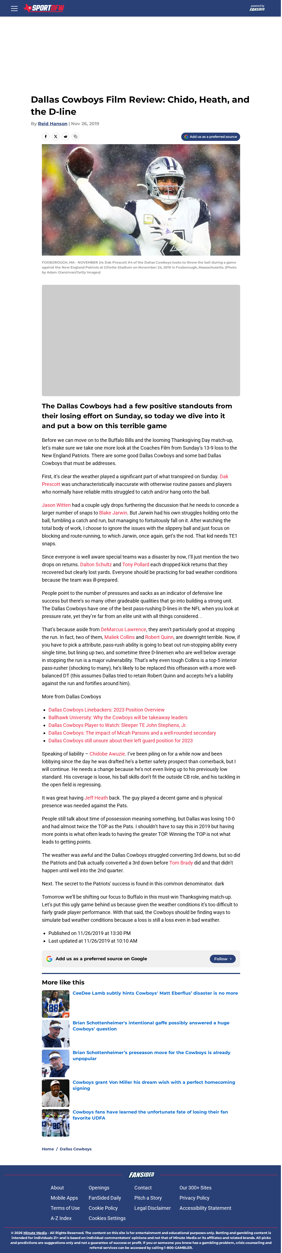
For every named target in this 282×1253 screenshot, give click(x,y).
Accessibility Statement (205, 1208)
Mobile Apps (64, 1198)
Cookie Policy (103, 1208)
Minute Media (35, 1233)
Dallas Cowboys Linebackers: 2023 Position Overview (106, 710)
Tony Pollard (135, 564)
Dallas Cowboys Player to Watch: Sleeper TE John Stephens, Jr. (117, 725)
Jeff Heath (96, 798)
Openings (99, 1188)
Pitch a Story (148, 1198)
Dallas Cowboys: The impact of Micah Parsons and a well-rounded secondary (132, 733)
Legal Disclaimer (152, 1208)
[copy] (75, 136)
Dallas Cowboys (75, 1149)
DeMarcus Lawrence (123, 629)
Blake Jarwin (113, 513)
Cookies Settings (107, 1218)
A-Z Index (61, 1218)
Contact (143, 1188)
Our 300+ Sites (196, 1188)
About (57, 1188)
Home (48, 1149)
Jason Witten (56, 505)
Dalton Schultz (96, 564)
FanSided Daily (105, 1198)
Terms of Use (65, 1208)
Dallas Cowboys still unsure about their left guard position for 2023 (120, 740)
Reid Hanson (52, 123)
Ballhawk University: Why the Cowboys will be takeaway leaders (118, 717)
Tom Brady (181, 863)
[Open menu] (14, 8)
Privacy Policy (195, 1198)
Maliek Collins (119, 637)
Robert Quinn (159, 637)
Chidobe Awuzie (107, 754)
